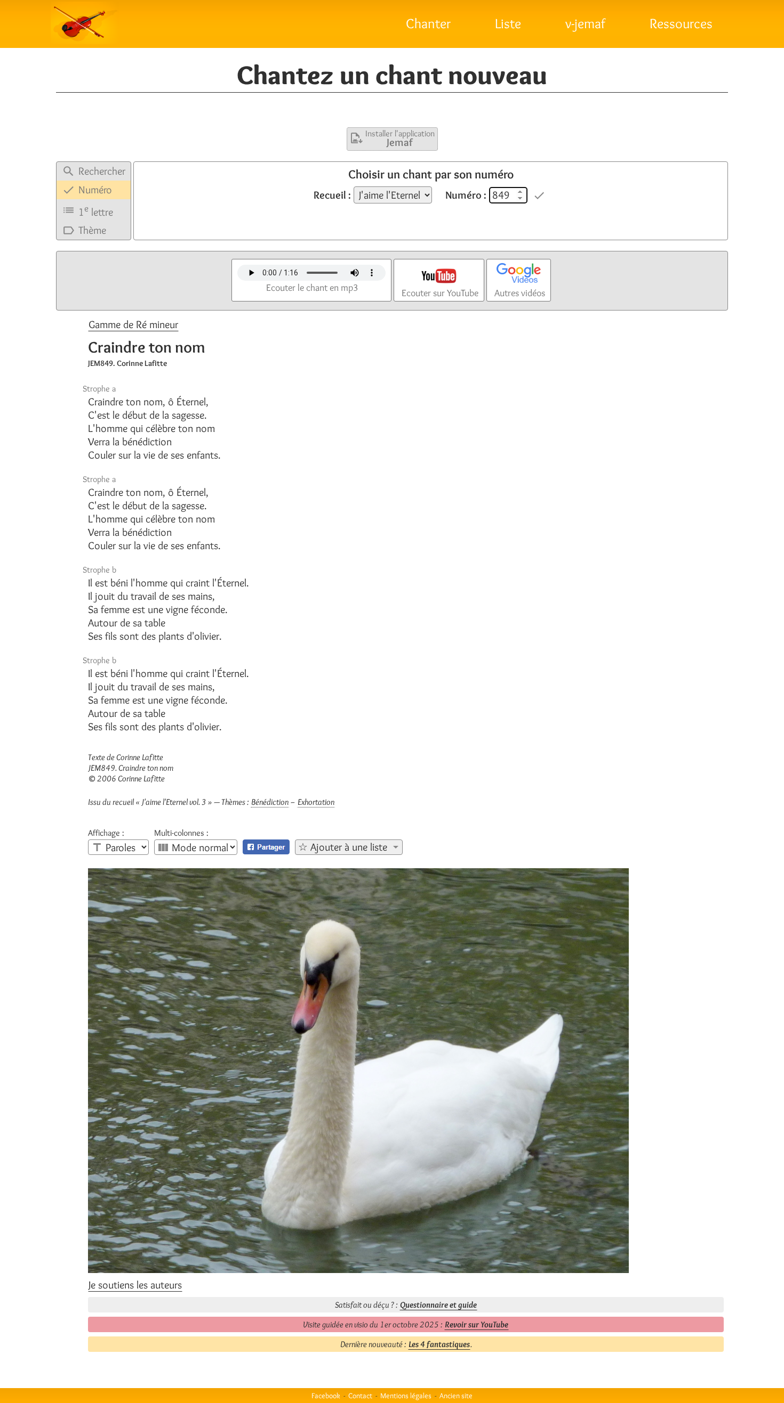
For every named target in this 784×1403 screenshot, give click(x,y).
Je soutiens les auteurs (135, 1284)
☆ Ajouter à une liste (342, 847)
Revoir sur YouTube (476, 1324)
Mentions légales (405, 1395)
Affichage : (106, 833)
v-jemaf (585, 23)
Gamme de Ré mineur (133, 324)
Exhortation (316, 802)
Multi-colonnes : (181, 833)
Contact (360, 1395)
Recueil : (332, 195)
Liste (508, 23)
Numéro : (465, 195)
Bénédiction (270, 802)
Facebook (325, 1395)
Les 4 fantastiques (439, 1344)
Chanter (428, 23)
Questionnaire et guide (438, 1305)
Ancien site (456, 1395)
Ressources (681, 23)
